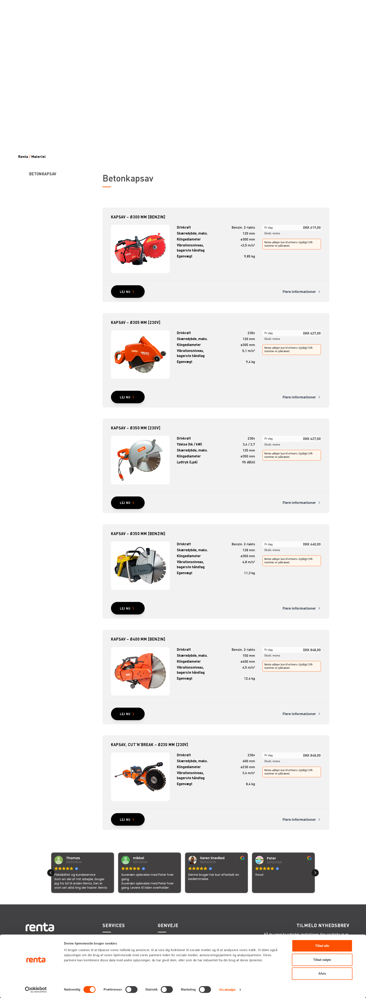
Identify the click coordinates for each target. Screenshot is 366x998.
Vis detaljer (227, 989)
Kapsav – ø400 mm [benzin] (138, 639)
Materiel (38, 156)
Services (114, 925)
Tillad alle (322, 945)
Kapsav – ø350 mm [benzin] (138, 533)
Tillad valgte (322, 959)
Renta (23, 156)
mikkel (71, 858)
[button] (315, 873)
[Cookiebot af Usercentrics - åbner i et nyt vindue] (35, 990)
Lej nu (125, 292)
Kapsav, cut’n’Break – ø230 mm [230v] (149, 744)
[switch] (131, 989)
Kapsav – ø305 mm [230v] (136, 322)
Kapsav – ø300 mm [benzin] (138, 216)
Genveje (168, 925)
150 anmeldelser (224, 899)
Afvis (322, 973)
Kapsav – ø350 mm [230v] (136, 427)
